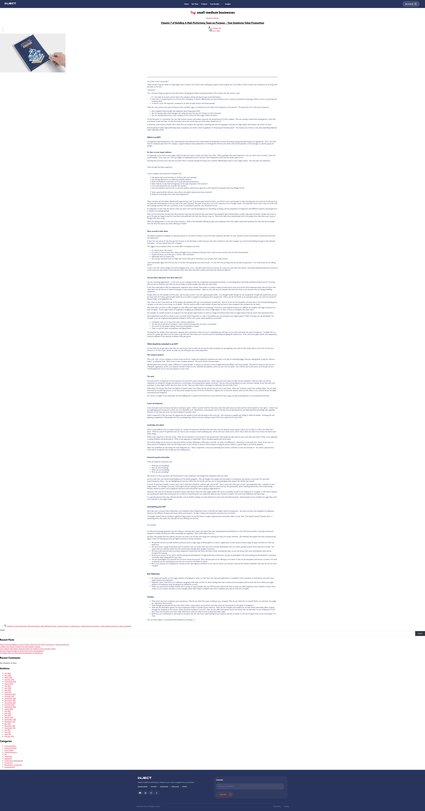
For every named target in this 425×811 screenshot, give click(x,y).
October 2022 (9, 696)
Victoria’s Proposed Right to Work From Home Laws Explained (22, 651)
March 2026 (8, 677)
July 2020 (7, 711)
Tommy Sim (217, 28)
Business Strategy (212, 18)
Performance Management (13, 761)
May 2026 (7, 675)
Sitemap (286, 806)
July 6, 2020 (216, 31)
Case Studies (214, 4)
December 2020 (9, 701)
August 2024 (8, 684)
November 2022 (10, 694)
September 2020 (10, 707)
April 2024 (7, 692)
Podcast (204, 4)
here (193, 620)
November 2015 (9, 728)
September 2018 (10, 719)
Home (186, 4)
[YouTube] (140, 793)
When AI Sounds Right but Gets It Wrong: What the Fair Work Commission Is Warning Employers (34, 644)
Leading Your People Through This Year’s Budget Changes (20, 647)
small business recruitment (90, 626)
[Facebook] (156, 793)
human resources (63, 626)
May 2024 (7, 690)
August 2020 (8, 709)
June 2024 (7, 688)
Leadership (8, 756)
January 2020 (8, 717)
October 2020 (9, 705)
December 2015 (9, 726)
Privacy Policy (277, 806)
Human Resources (10, 752)
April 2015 (7, 734)
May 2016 (7, 724)
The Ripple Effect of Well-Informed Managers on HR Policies (21, 653)
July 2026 (7, 673)
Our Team (195, 4)
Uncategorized (9, 767)
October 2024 (9, 679)
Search (2, 630)
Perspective (8, 763)
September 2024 (10, 682)
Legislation (8, 759)
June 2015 (7, 732)
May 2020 (7, 715)
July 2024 (7, 686)
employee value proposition (17, 626)
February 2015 (9, 736)
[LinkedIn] (145, 793)
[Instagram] (151, 793)
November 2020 (10, 703)
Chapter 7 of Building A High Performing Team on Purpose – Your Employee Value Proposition (212, 22)
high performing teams (48, 626)
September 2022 (10, 698)
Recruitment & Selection (13, 765)
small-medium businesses (109, 626)
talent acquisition (125, 626)
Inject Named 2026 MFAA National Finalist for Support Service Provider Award (27, 649)
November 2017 (9, 722)
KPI (5, 754)
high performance (33, 626)
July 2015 (7, 730)
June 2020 (7, 713)
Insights (228, 4)
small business (75, 626)
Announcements (10, 746)
